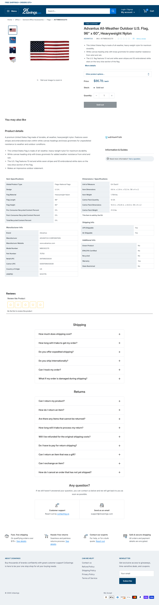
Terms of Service (89, 578)
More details (90, 65)
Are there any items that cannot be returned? (62, 418)
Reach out (100, 541)
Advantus (88, 39)
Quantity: (88, 95)
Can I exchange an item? (51, 463)
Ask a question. (135, 159)
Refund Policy (88, 566)
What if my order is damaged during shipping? (63, 378)
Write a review (141, 39)
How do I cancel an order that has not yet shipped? (65, 472)
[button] (145, 10)
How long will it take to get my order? (58, 343)
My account (127, 12)
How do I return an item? (51, 410)
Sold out (100, 105)
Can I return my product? (52, 401)
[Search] (113, 11)
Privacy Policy (88, 574)
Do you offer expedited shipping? (56, 351)
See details (21, 541)
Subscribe (127, 581)
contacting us (63, 514)
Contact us (87, 563)
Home (9, 20)
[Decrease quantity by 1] (96, 95)
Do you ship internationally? (53, 360)
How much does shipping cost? (55, 334)
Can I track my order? (50, 369)
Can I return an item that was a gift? (57, 454)
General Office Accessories (33, 20)
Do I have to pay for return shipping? (58, 445)
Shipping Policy (89, 570)
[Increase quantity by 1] (111, 95)
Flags (49, 20)
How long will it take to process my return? (61, 427)
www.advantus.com (47, 243)
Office (17, 20)
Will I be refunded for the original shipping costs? (65, 436)
